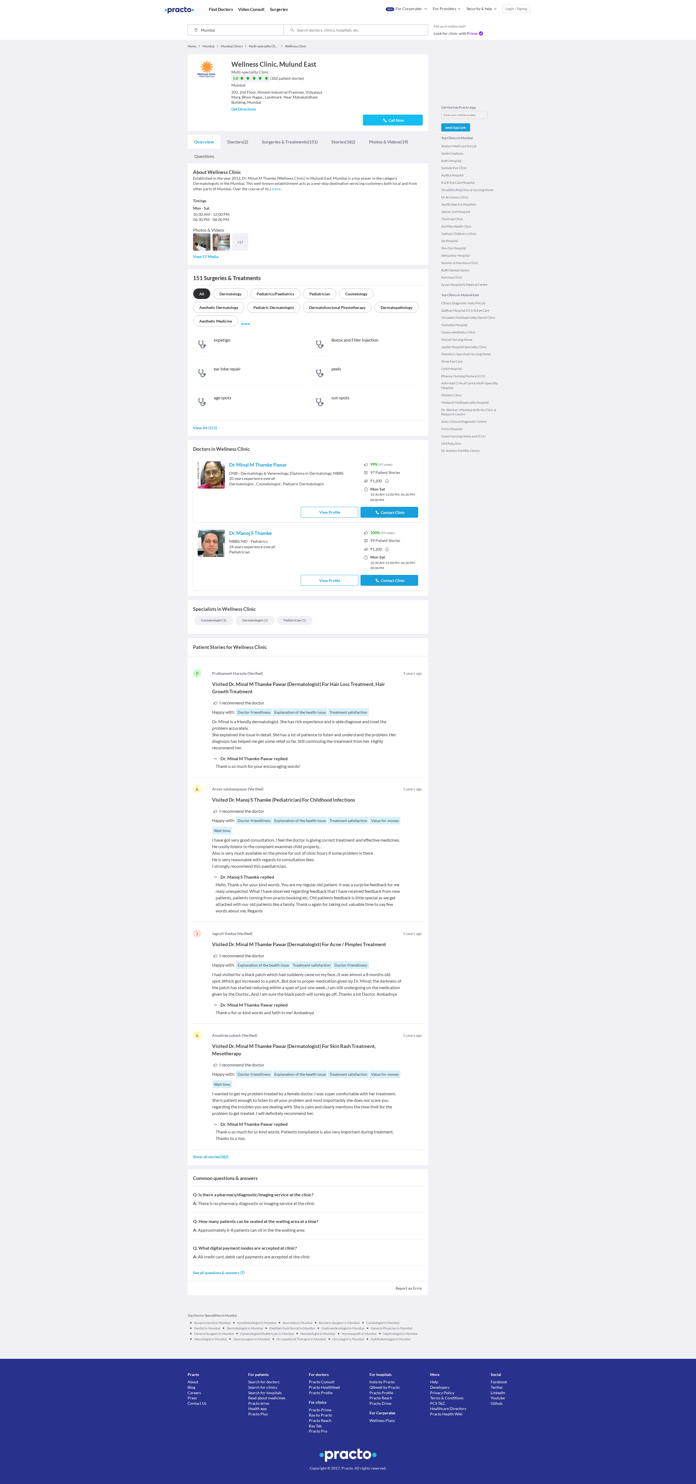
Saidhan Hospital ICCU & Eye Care (465, 310)
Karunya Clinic (451, 277)
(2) (237, 141)
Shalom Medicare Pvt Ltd (458, 146)
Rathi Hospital (451, 161)
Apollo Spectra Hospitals (458, 204)
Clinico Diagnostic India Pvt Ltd (463, 303)
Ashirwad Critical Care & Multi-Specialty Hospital (469, 385)
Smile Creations (452, 153)
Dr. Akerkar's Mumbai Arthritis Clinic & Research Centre (468, 412)
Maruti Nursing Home (456, 340)
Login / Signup (516, 9)
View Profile (329, 512)
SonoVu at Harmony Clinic (459, 263)
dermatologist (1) (255, 620)
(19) (388, 141)
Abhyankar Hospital (455, 255)
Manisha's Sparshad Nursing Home (466, 354)
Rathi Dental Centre (455, 270)
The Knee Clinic (452, 219)
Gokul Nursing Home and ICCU (463, 436)
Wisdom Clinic (451, 395)
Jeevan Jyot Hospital (455, 212)
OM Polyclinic (451, 443)
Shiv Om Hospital (453, 248)
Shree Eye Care (451, 361)
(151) (290, 141)
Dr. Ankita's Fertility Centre (460, 451)
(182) (343, 141)
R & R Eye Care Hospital (457, 182)
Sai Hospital (449, 241)
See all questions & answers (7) (218, 1272)
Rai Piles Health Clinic (456, 226)
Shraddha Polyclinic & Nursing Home (467, 190)
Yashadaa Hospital (454, 325)
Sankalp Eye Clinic (454, 168)
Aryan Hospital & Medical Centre (464, 285)
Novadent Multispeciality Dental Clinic (468, 317)
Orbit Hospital (451, 369)
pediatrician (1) (295, 620)
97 (385, 472)
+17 (240, 242)
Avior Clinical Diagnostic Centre (463, 421)
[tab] (204, 142)
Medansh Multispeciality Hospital (465, 402)
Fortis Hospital (451, 429)
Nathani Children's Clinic (459, 234)
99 (385, 540)
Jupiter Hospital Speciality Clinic (464, 347)
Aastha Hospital (452, 175)
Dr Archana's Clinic (455, 197)
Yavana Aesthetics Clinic (458, 332)
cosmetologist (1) (213, 620)
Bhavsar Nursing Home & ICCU (463, 376)
